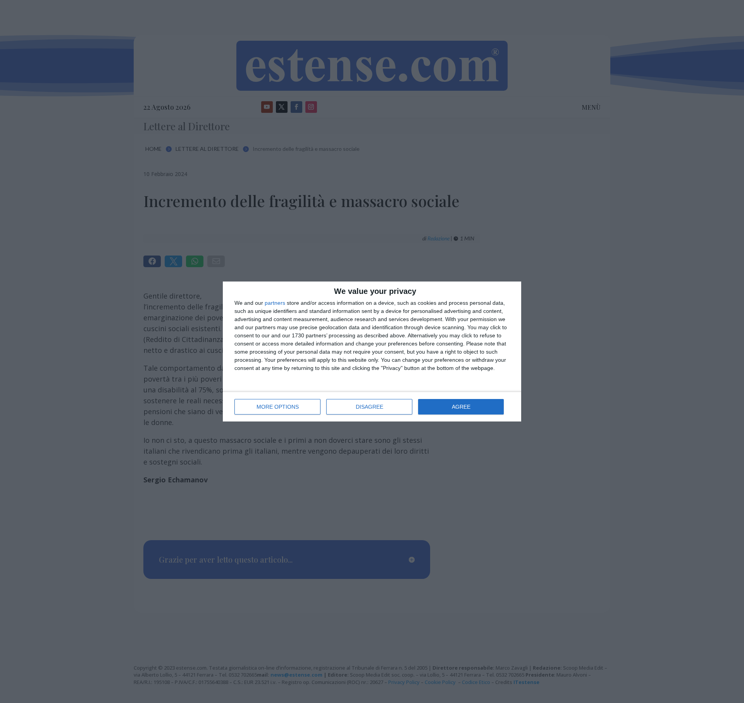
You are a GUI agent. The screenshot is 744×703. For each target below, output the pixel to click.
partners (275, 303)
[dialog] (372, 351)
